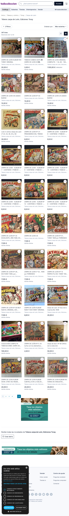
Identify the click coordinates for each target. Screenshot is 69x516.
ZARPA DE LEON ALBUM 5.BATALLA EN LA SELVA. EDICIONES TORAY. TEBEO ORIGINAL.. (33, 381)
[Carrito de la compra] (66, 3)
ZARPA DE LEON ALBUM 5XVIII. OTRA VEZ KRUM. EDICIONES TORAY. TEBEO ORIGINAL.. (10, 381)
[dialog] (15, 489)
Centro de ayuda (59, 473)
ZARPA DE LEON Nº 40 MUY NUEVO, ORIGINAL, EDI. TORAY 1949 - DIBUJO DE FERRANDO (11, 309)
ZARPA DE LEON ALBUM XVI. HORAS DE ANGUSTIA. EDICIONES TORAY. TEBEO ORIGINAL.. (57, 381)
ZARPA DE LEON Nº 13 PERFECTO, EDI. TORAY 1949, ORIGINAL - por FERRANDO (57, 273)
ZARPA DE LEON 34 (31, 236)
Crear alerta (9, 436)
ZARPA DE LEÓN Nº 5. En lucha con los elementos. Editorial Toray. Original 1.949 (34, 345)
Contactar (56, 483)
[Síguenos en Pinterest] (40, 494)
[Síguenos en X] (36, 494)
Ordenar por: (48, 26)
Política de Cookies (36, 501)
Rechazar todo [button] (21, 507)
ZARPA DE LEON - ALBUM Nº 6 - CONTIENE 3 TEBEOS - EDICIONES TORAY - (57, 203)
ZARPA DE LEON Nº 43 (32, 96)
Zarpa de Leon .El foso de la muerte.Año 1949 (57, 309)
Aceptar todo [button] (9, 507)
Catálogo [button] (5, 9)
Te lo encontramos (28, 490)
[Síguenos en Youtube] (43, 494)
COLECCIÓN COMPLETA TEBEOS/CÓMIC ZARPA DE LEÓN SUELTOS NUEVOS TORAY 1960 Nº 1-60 (10, 345)
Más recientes (60, 26)
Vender (40, 9)
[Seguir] (19, 39)
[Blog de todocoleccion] (51, 494)
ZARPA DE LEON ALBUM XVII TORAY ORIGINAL (11, 61)
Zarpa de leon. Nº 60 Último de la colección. (56, 345)
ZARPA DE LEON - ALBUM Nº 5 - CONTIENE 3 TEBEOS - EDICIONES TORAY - (11, 203)
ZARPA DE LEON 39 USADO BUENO (10, 97)
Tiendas (22, 9)
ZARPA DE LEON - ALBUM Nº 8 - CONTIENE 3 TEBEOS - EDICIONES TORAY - (57, 133)
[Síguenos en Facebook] (32, 494)
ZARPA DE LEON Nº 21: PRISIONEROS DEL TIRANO (33, 133)
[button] (15, 484)
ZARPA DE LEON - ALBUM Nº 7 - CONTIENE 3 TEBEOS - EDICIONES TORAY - (11, 169)
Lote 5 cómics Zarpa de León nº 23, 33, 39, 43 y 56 (11, 133)
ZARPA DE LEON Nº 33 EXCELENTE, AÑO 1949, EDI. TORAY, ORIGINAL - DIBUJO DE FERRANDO (11, 237)
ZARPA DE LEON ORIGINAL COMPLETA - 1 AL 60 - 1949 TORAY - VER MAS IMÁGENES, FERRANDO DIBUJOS (57, 61)
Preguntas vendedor (59, 477)
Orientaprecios (31, 9)
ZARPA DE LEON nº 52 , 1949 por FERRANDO (34, 273)
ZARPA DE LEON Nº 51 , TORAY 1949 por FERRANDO (57, 237)
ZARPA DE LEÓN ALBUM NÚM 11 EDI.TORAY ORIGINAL (34, 309)
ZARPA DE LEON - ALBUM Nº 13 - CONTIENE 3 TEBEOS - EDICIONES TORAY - (57, 169)
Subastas (14, 9)
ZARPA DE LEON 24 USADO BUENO (56, 97)
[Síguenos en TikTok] (47, 494)
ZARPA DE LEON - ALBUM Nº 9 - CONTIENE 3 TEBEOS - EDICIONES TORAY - (34, 169)
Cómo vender (44, 477)
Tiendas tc (43, 480)
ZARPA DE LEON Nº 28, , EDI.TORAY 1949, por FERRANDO (9, 273)
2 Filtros (8, 26)
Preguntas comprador (59, 480)
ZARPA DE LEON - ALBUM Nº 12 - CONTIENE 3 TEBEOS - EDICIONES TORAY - (34, 203)
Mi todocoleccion (61, 9)
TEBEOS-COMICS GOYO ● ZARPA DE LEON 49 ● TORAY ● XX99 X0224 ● (33, 61)
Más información (8, 481)
